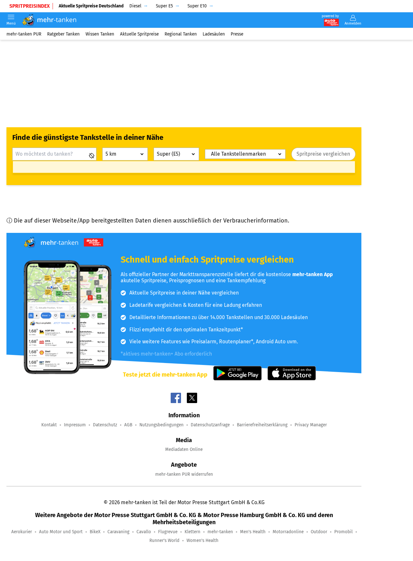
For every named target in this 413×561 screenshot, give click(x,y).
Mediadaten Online (184, 449)
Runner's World (164, 540)
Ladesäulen (214, 33)
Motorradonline (288, 532)
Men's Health (253, 532)
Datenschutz (105, 425)
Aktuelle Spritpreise (139, 33)
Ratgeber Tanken (63, 33)
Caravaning (118, 532)
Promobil (343, 532)
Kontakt (49, 425)
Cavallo (143, 532)
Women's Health (202, 540)
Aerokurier (21, 532)
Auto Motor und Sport (61, 532)
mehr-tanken (220, 532)
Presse (237, 33)
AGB (128, 425)
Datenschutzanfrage (210, 425)
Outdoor (319, 532)
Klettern (192, 532)
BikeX (95, 532)
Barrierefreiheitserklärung (262, 425)
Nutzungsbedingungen (161, 425)
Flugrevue (167, 532)
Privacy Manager (311, 425)
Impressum (75, 425)
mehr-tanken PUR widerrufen (184, 474)
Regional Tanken (181, 33)
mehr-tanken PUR (23, 33)
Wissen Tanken (100, 33)
